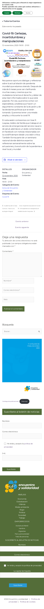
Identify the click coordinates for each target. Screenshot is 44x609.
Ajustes (28, 13)
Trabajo (22, 518)
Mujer (22, 510)
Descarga (24, 401)
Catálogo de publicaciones (10, 401)
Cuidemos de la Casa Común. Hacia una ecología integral (9, 208)
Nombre (5, 421)
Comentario (7, 251)
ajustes (19, 9)
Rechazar (17, 13)
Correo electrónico (10, 432)
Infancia (22, 504)
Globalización (22, 502)
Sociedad (22, 515)
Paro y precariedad (22, 534)
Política (22, 513)
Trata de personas (22, 536)
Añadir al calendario (15, 160)
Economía (22, 499)
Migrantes (22, 531)
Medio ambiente (22, 507)
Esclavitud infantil (22, 526)
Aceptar (6, 13)
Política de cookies (27, 602)
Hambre (22, 528)
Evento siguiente (22, 227)
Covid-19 (5, 197)
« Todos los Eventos (11, 21)
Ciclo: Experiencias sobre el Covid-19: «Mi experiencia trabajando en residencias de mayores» (29, 208)
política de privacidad (33, 566)
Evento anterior (22, 221)
